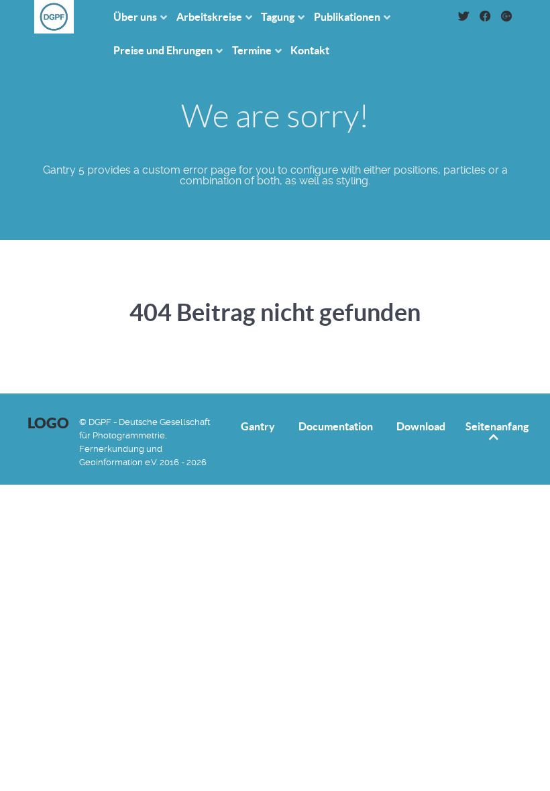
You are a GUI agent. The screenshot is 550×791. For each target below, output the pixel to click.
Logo (48, 422)
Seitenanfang (497, 426)
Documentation (335, 426)
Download (420, 426)
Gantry (258, 426)
